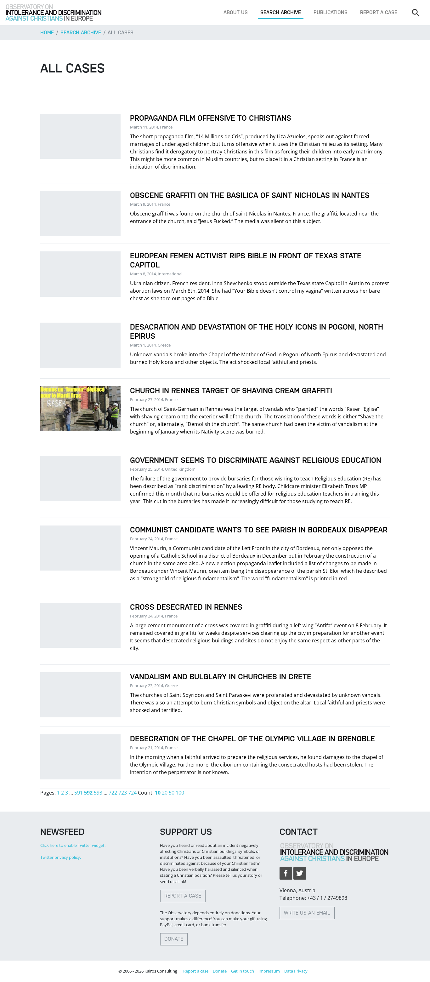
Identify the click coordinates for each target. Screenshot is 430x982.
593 (98, 792)
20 (164, 792)
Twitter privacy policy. (60, 857)
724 (132, 792)
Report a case (378, 12)
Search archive (280, 12)
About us (235, 12)
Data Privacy (296, 971)
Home (47, 33)
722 (113, 792)
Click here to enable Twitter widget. (72, 845)
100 (180, 792)
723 (122, 792)
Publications (331, 12)
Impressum (269, 971)
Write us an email (307, 913)
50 (171, 792)
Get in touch (242, 971)
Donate (173, 939)
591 (78, 792)
